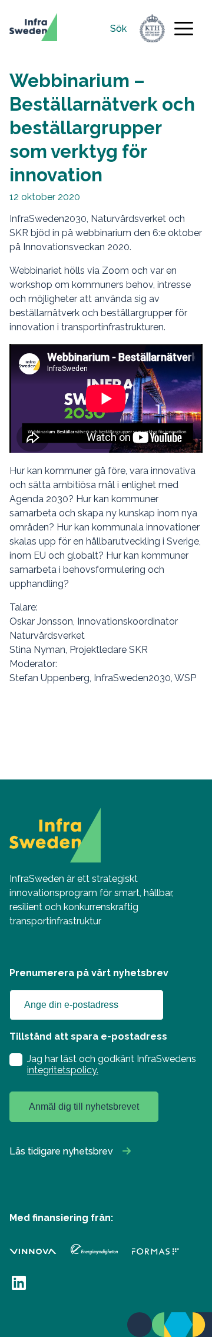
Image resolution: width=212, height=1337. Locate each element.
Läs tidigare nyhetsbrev (61, 1151)
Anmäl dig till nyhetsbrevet (84, 1107)
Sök (118, 28)
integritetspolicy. (62, 1070)
